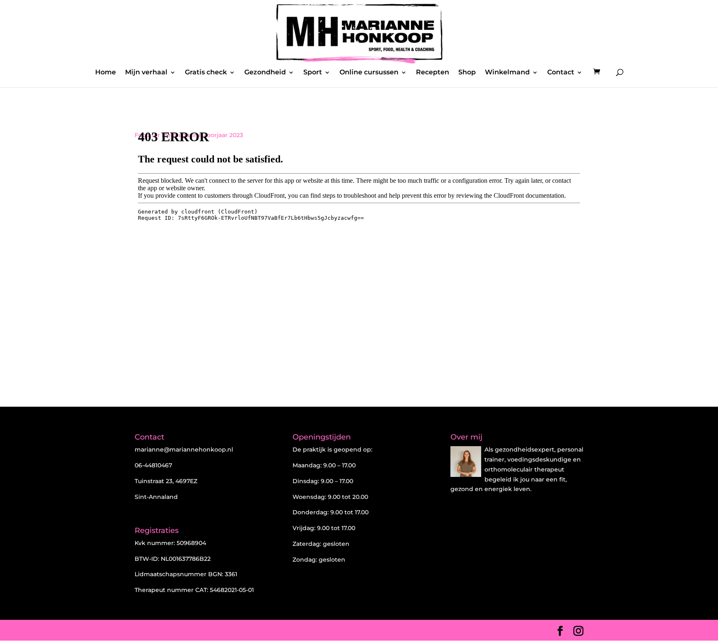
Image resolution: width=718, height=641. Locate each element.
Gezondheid (265, 72)
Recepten (432, 72)
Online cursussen (368, 72)
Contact (560, 72)
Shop (467, 72)
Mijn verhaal (146, 72)
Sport (312, 72)
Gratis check (206, 72)
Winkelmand (507, 72)
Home (105, 72)
